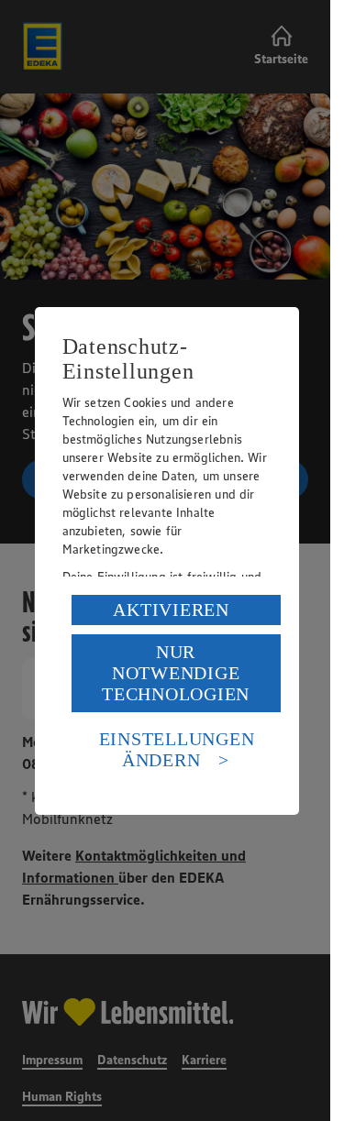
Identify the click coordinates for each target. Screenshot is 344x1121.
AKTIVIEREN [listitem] (171, 609)
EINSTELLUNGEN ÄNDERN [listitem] (177, 749)
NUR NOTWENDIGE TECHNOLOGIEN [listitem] (176, 673)
